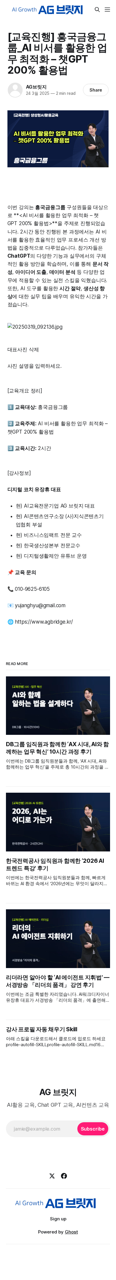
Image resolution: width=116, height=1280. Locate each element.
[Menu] (107, 9)
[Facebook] (64, 1176)
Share (96, 90)
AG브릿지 (36, 87)
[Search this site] (97, 9)
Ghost (71, 1232)
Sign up (58, 1219)
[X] (52, 1176)
